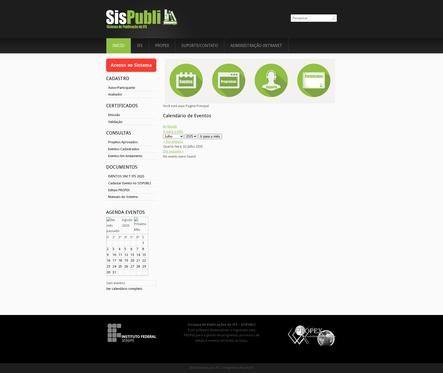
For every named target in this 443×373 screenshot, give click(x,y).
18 (120, 260)
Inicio (119, 45)
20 (132, 260)
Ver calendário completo (124, 289)
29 (144, 266)
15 (144, 255)
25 (120, 266)
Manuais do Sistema (123, 197)
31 (114, 272)
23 (108, 266)
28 (138, 266)
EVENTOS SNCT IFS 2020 (126, 176)
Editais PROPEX (119, 190)
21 (138, 260)
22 (144, 260)
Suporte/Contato (200, 45)
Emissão (114, 115)
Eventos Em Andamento (125, 156)
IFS (140, 45)
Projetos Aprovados (123, 142)
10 (114, 255)
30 (108, 272)
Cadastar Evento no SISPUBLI (129, 183)
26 (126, 266)
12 (126, 255)
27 (132, 266)
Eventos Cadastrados (123, 149)
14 (138, 255)
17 (114, 260)
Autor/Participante (121, 88)
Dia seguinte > (173, 151)
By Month (170, 126)
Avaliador (115, 94)
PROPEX (162, 45)
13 (132, 255)
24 (114, 266)
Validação (115, 122)
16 (108, 260)
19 (126, 260)
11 (120, 255)
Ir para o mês (173, 131)
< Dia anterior (173, 142)
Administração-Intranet (256, 45)
